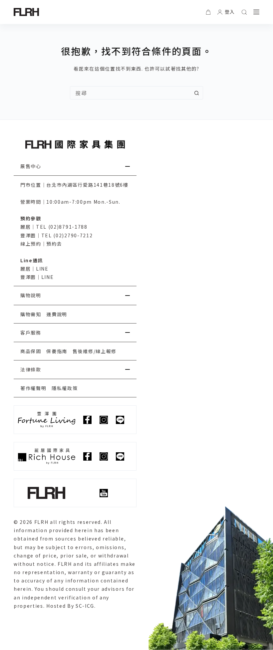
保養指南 (56, 351)
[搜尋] (244, 12)
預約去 (54, 243)
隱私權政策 (65, 388)
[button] (75, 166)
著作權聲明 (33, 388)
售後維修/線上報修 (95, 351)
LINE (42, 268)
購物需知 (30, 314)
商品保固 (30, 351)
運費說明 (56, 314)
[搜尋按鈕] (196, 93)
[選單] (256, 12)
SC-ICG (85, 605)
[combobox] (130, 93)
